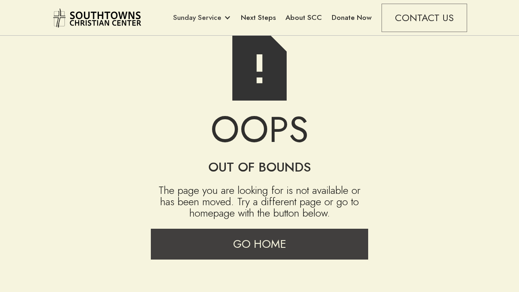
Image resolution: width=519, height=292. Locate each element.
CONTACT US (424, 18)
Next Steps (258, 17)
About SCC (303, 17)
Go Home (259, 244)
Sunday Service (197, 17)
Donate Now (352, 17)
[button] (202, 17)
